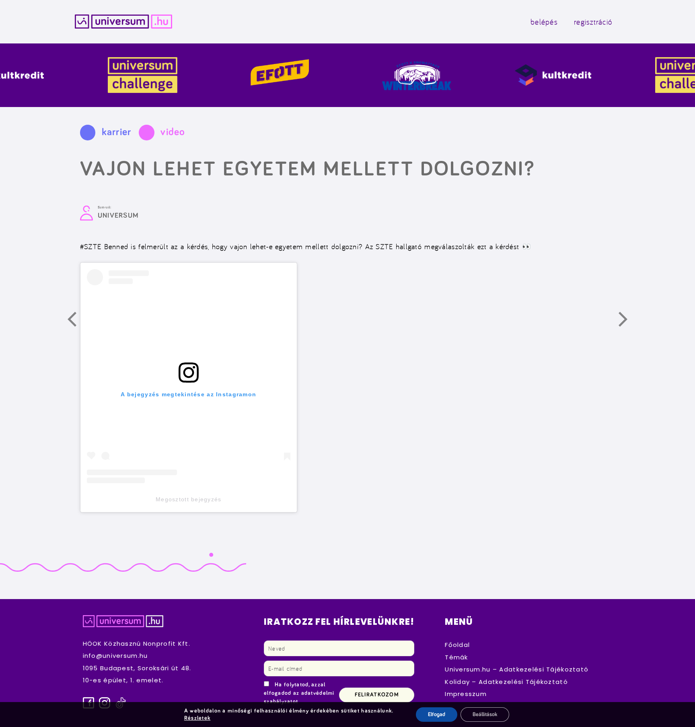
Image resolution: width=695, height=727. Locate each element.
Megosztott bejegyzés (189, 499)
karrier (117, 132)
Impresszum (466, 694)
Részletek (197, 718)
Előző (76, 321)
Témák (456, 657)
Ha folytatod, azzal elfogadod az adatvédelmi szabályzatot (299, 693)
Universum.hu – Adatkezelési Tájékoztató (516, 669)
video (172, 132)
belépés (544, 22)
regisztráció (593, 22)
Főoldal (457, 645)
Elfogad (436, 714)
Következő (627, 321)
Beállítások (485, 714)
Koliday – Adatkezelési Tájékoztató (506, 682)
